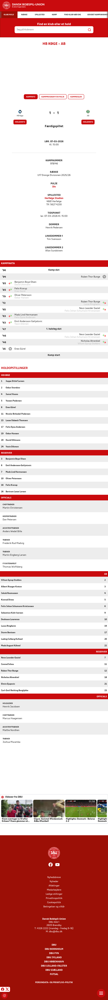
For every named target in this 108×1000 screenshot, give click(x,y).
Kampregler (76, 97)
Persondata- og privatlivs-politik (54, 982)
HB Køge (20, 116)
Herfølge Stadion (54, 198)
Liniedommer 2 (54, 248)
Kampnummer (54, 161)
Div (54, 187)
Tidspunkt (54, 213)
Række (54, 172)
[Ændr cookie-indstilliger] (4, 995)
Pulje (54, 184)
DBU (54, 945)
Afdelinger (54, 886)
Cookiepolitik (54, 902)
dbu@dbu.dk (55, 932)
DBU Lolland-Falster (54, 966)
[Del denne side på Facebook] (2, 990)
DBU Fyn (54, 953)
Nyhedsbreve (54, 877)
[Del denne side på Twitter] (7, 990)
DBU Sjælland (54, 970)
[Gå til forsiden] (22, 5)
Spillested (54, 195)
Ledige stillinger (54, 894)
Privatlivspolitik (54, 898)
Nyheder (54, 881)
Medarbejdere (54, 890)
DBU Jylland (54, 957)
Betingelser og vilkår (54, 907)
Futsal (54, 974)
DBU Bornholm (54, 949)
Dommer (54, 224)
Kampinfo (30, 97)
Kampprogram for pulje (52, 97)
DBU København (54, 962)
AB (88, 116)
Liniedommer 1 (54, 236)
